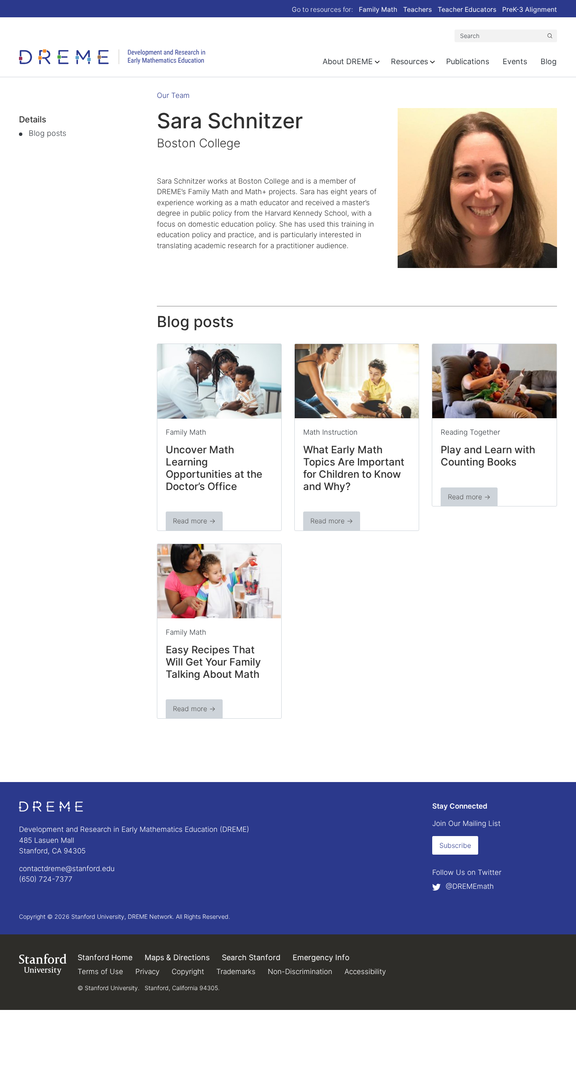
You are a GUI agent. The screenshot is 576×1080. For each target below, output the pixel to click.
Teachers (417, 9)
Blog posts (47, 133)
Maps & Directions (177, 957)
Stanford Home (105, 957)
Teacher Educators (467, 9)
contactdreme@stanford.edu (67, 868)
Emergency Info (321, 957)
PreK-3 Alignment (529, 9)
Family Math (378, 9)
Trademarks (236, 971)
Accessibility (365, 971)
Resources (409, 61)
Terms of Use (100, 971)
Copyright (188, 971)
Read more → (194, 521)
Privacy (147, 971)
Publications (467, 61)
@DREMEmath (469, 886)
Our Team (173, 95)
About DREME (348, 61)
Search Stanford (251, 957)
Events (515, 61)
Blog (549, 61)
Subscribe (455, 845)
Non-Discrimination (300, 971)
